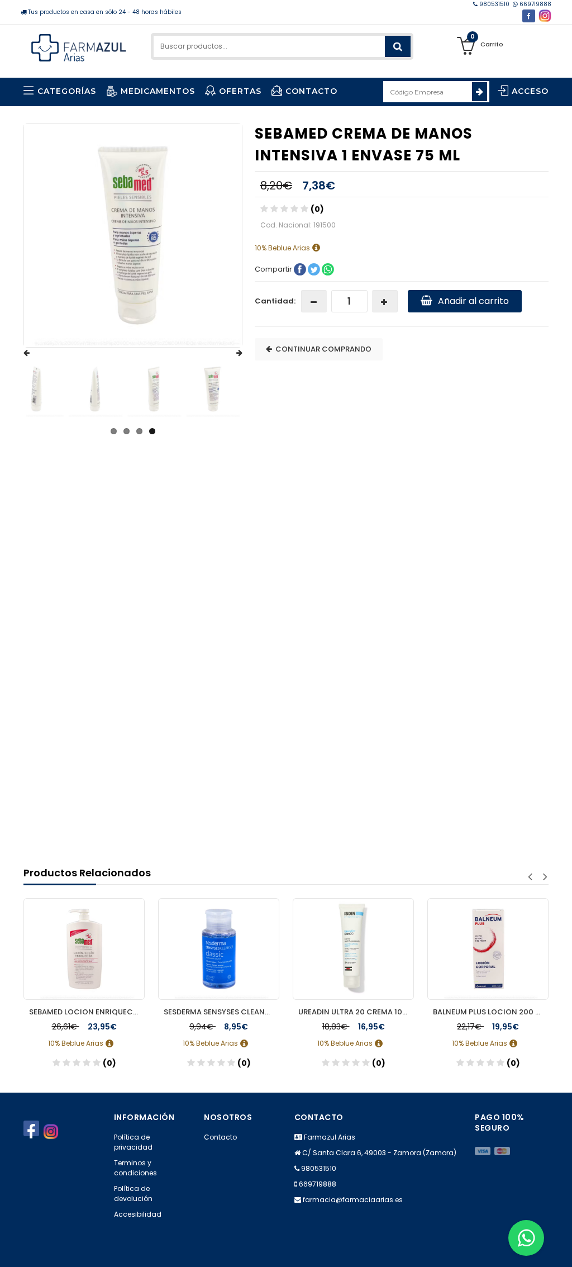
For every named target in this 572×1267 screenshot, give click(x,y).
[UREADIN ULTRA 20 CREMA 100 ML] (353, 949)
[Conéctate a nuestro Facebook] (528, 16)
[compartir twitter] (315, 268)
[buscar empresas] (479, 91)
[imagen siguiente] (228, 353)
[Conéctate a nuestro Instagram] (544, 16)
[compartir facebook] (301, 268)
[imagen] (30, 389)
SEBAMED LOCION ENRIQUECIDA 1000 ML (87, 1012)
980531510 (494, 4)
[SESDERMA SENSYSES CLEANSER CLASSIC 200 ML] (219, 949)
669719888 (534, 4)
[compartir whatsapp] (328, 268)
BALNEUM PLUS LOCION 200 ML (489, 1012)
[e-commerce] (78, 46)
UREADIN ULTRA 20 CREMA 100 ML (356, 1012)
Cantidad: (275, 301)
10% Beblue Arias (283, 247)
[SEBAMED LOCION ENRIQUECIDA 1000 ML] (84, 949)
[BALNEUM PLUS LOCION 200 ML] (488, 949)
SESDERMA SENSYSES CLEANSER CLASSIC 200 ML (221, 1012)
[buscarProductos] (398, 46)
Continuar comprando (321, 349)
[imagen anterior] (37, 353)
